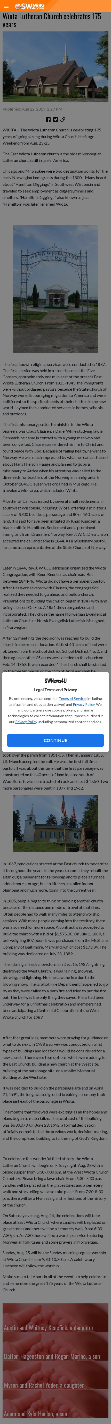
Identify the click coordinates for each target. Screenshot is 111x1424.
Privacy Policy (83, 704)
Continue (55, 740)
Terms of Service (72, 698)
